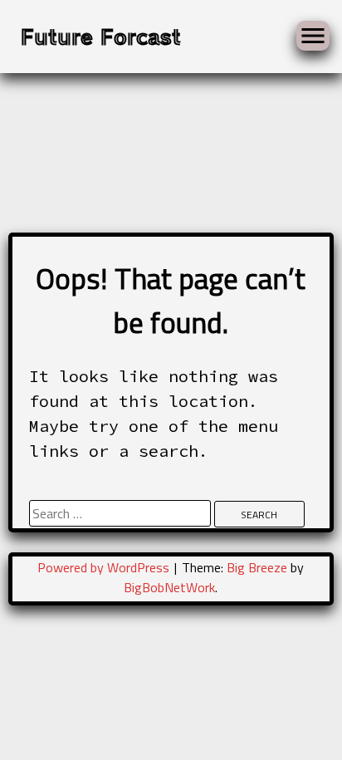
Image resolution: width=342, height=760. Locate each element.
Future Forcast (101, 36)
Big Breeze (257, 567)
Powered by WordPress (105, 567)
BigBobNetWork (169, 587)
